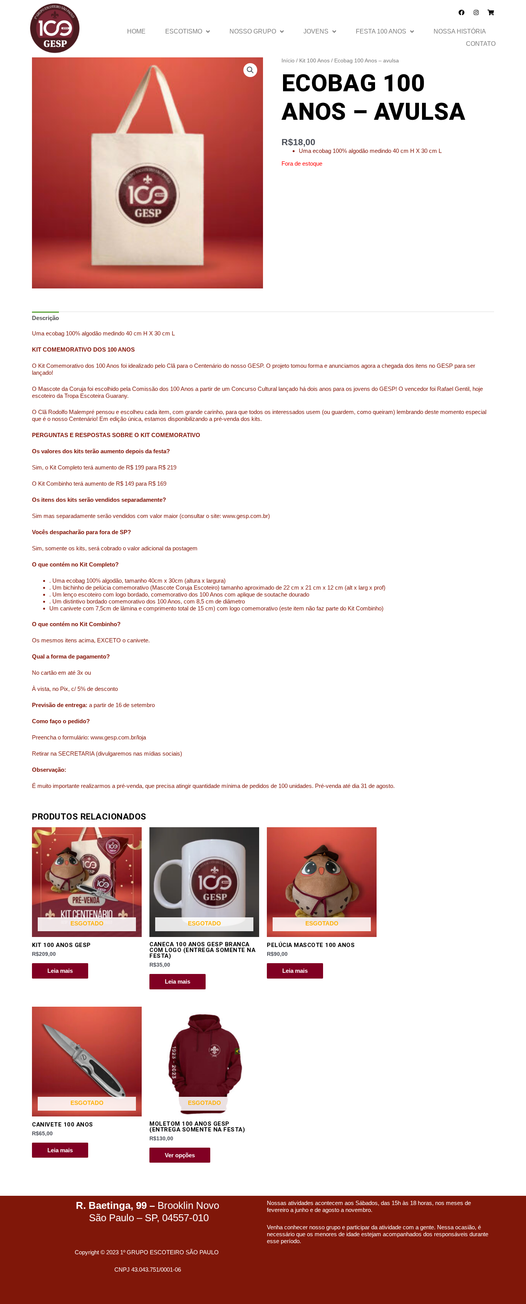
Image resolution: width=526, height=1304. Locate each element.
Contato (481, 43)
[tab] (45, 318)
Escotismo (183, 31)
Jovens (315, 31)
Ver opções (180, 1155)
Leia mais (60, 970)
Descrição (45, 318)
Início (288, 61)
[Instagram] (476, 12)
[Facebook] (461, 12)
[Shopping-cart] (491, 12)
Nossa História (460, 31)
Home (136, 31)
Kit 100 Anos (314, 61)
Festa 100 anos (381, 31)
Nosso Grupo (252, 31)
